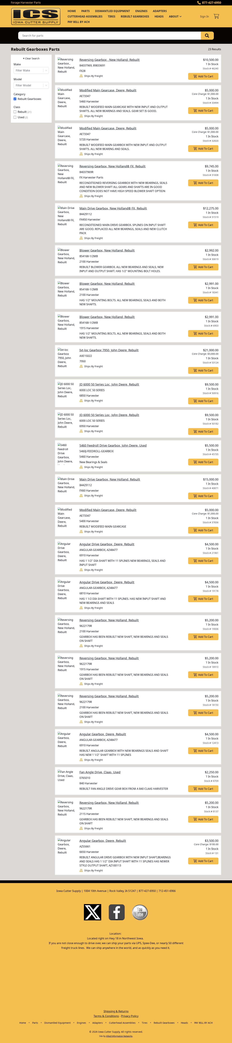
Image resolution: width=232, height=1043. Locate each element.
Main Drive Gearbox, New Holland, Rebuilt (109, 479)
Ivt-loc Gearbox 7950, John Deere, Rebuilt (109, 350)
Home (72, 11)
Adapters (160, 11)
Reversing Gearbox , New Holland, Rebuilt (109, 60)
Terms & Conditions (106, 1016)
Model (18, 79)
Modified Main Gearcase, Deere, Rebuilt (107, 90)
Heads (159, 16)
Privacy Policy (129, 1016)
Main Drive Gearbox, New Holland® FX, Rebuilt (113, 208)
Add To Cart (205, 76)
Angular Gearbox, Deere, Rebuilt (102, 734)
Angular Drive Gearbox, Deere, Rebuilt (106, 544)
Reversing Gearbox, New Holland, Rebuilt (109, 620)
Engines (141, 11)
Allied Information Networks (119, 1036)
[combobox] (31, 70)
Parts (85, 11)
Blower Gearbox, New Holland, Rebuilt (107, 250)
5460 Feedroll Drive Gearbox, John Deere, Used (113, 445)
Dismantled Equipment (112, 11)
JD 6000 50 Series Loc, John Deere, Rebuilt (109, 384)
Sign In (204, 16)
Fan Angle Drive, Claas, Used (99, 772)
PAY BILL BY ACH (79, 22)
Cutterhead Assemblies (85, 16)
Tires (111, 16)
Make (17, 64)
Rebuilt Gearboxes (135, 16)
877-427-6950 (211, 3)
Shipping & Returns (116, 1011)
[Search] (207, 36)
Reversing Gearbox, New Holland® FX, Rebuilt (112, 166)
